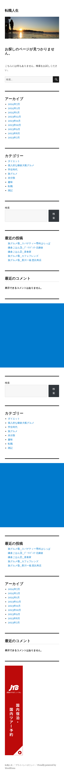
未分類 (11, 177)
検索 (7, 207)
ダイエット (14, 161)
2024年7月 (14, 104)
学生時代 (12, 169)
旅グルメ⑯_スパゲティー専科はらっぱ (29, 243)
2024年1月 (14, 112)
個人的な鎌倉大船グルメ (21, 165)
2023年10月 (14, 124)
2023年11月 (14, 120)
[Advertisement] (32, 335)
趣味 (10, 181)
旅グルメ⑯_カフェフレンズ (23, 255)
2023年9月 (14, 129)
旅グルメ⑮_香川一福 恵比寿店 (24, 260)
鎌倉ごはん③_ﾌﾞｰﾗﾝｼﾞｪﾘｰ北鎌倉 (25, 247)
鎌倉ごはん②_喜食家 (19, 251)
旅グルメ (12, 173)
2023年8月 (14, 133)
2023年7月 (14, 137)
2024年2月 (14, 108)
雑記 (10, 190)
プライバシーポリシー (25, 765)
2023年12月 (14, 116)
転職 (10, 186)
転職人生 (12, 10)
